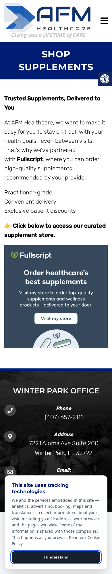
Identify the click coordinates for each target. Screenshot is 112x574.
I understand (56, 557)
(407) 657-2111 (64, 417)
